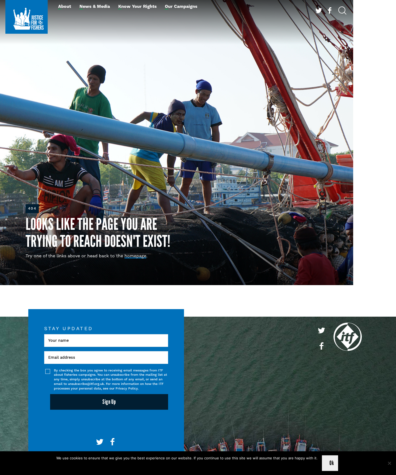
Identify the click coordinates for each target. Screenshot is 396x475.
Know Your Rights (137, 6)
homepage (135, 255)
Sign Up (109, 401)
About (64, 6)
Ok (331, 463)
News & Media (94, 6)
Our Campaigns (181, 6)
